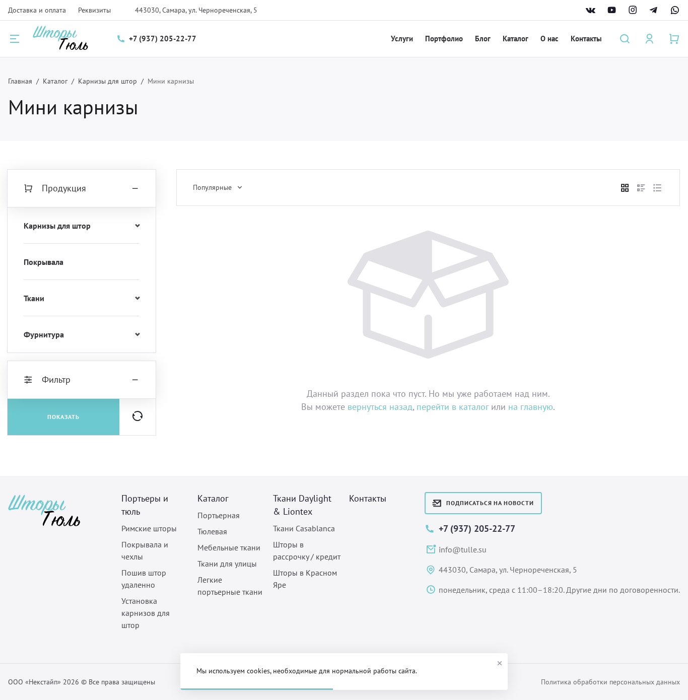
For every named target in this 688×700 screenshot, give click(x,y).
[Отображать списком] (641, 188)
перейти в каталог (453, 406)
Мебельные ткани (228, 547)
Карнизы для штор (107, 81)
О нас (549, 38)
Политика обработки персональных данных (610, 681)
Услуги (402, 38)
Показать (63, 417)
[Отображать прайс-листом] (657, 188)
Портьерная (218, 515)
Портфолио (444, 38)
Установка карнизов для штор (145, 613)
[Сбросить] (137, 417)
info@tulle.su (463, 549)
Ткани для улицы (227, 563)
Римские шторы (149, 528)
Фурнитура (44, 334)
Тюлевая (212, 531)
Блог (483, 38)
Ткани (34, 298)
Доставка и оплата (37, 10)
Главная (20, 81)
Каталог (515, 38)
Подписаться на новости (490, 503)
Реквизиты (94, 10)
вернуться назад (380, 406)
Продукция (64, 188)
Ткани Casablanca (304, 528)
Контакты (586, 38)
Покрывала (43, 262)
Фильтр (56, 379)
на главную (530, 406)
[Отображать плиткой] (625, 188)
